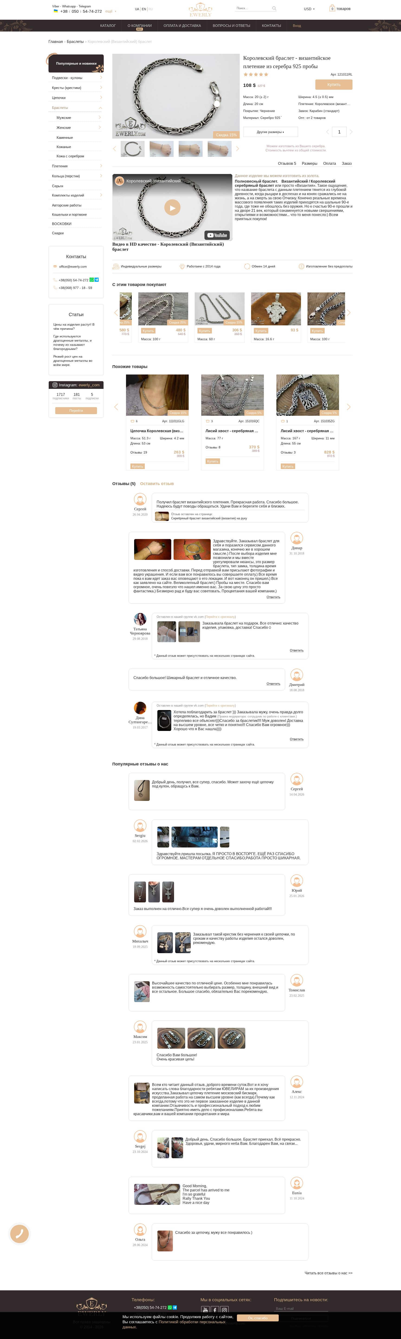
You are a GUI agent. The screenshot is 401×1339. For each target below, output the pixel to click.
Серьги (57, 186)
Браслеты (75, 42)
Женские (64, 128)
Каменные (65, 138)
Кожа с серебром (70, 156)
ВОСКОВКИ (61, 224)
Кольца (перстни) (66, 176)
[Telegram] (96, 280)
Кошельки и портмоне (69, 214)
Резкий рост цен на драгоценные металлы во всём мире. (72, 361)
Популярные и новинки (76, 63)
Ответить (273, 597)
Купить (133, 331)
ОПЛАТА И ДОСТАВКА (182, 26)
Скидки (58, 233)
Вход (297, 26)
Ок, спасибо (258, 1318)
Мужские (64, 118)
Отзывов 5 (287, 163)
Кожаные (64, 147)
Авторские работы (66, 205)
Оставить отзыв (157, 484)
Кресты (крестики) (66, 88)
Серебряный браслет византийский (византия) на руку (209, 518)
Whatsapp (69, 6)
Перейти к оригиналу (220, 617)
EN (144, 9)
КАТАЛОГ (108, 26)
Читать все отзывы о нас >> (328, 1273)
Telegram (85, 6)
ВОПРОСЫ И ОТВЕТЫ (231, 26)
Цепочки (58, 98)
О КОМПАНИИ (140, 26)
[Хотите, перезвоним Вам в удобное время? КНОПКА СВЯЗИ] (19, 1233)
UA (137, 9)
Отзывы (138, 452)
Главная (56, 42)
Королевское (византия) (333, 104)
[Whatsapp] (92, 280)
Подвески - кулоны (67, 78)
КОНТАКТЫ (271, 26)
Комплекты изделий (68, 195)
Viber (55, 6)
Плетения (60, 166)
